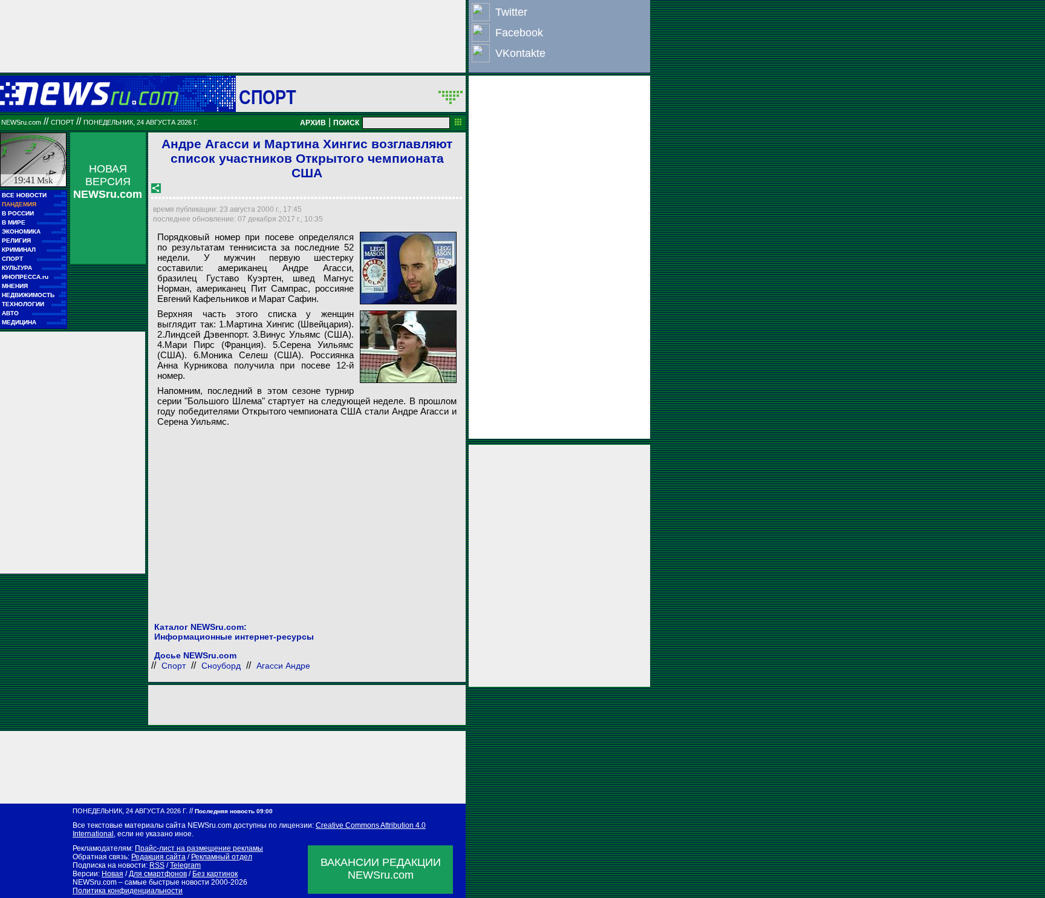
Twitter (511, 12)
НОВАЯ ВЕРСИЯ (107, 181)
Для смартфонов (158, 874)
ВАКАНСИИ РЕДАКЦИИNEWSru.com (381, 868)
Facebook (519, 33)
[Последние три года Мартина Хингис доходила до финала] (408, 346)
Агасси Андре (283, 665)
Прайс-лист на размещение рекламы (199, 848)
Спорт (267, 96)
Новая (112, 874)
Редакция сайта (158, 857)
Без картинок (215, 874)
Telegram (185, 865)
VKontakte (520, 53)
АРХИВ (313, 123)
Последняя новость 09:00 (234, 811)
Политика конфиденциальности (128, 891)
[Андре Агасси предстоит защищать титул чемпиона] (408, 268)
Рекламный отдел (221, 857)
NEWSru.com (21, 122)
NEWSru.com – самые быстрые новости (141, 882)
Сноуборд (221, 665)
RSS (156, 865)
